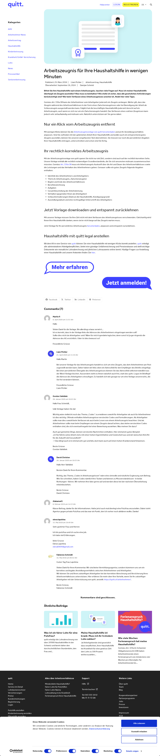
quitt (74, 243)
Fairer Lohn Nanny (53, 690)
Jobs (121, 701)
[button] (151, 4)
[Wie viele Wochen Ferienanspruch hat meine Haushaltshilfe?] (135, 622)
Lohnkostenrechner (17, 690)
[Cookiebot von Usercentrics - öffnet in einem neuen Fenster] (16, 751)
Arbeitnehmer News (17, 35)
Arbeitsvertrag (92, 82)
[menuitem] (144, 4)
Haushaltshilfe (106, 82)
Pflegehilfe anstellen (17, 716)
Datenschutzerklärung (99, 729)
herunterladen (93, 226)
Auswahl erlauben (139, 731)
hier (93, 252)
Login (10, 705)
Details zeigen (132, 751)
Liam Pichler (76, 82)
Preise (11, 696)
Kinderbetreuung (15, 51)
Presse (122, 704)
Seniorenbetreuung (16, 79)
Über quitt (123, 684)
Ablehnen (139, 740)
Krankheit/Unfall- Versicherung (22, 57)
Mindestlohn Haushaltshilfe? (57, 684)
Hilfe (84, 684)
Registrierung (14, 702)
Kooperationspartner (128, 695)
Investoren (123, 707)
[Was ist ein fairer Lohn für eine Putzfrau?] (61, 619)
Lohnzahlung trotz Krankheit (57, 693)
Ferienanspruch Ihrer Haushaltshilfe (60, 696)
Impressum (124, 713)
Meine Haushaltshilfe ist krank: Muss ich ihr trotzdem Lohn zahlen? (97, 635)
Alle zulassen (139, 723)
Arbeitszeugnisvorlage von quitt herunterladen (94, 132)
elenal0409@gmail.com (63, 547)
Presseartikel (14, 74)
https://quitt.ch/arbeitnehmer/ (117, 579)
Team (121, 687)
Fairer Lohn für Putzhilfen (56, 687)
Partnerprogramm (127, 698)
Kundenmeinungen (16, 699)
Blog (121, 690)
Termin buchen (88, 689)
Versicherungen (15, 693)
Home (10, 684)
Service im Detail (15, 687)
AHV (10, 29)
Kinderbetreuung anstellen (20, 713)
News (10, 68)
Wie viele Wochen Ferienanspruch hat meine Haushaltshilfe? (132, 641)
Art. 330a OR (66, 164)
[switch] (72, 751)
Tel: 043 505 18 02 (90, 695)
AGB (121, 716)
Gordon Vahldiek (60, 396)
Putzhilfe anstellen (16, 710)
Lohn (10, 63)
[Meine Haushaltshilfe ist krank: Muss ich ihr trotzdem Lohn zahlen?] (98, 619)
